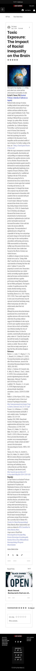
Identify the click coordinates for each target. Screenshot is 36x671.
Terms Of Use (29, 640)
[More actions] (29, 27)
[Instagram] (21, 659)
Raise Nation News (18, 17)
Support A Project (5, 642)
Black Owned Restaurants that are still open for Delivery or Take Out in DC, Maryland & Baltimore (19, 591)
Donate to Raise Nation (5, 640)
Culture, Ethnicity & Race (12, 549)
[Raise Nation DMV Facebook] (15, 650)
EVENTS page (20, 2)
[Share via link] (22, 555)
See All (29, 569)
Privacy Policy (29, 639)
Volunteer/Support (5, 643)
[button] (34, 10)
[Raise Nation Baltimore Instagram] (21, 655)
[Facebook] (15, 659)
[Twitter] (18, 659)
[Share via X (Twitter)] (13, 555)
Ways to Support (4, 639)
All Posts (8, 17)
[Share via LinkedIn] (17, 555)
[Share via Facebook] (8, 555)
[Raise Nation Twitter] (18, 650)
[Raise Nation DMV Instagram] (21, 650)
